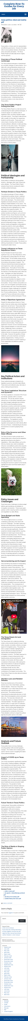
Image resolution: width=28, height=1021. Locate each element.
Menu (3, 14)
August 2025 (7, 966)
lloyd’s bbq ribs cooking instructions (11, 929)
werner (15, 24)
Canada (6, 1002)
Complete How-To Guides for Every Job (14, 6)
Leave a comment (7, 903)
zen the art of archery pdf (12, 896)
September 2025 (8, 964)
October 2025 (7, 963)
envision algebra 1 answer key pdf (11, 931)
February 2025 (8, 977)
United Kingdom (8, 1011)
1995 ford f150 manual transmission (11, 933)
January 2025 (7, 978)
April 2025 (6, 973)
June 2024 (7, 991)
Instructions (7, 1006)
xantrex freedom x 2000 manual (11, 935)
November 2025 (8, 961)
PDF (20, 24)
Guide (5, 1004)
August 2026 (7, 947)
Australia (6, 1001)
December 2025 (8, 959)
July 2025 (6, 968)
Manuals (6, 1008)
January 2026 (7, 957)
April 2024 (6, 994)
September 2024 (8, 985)
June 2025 (7, 970)
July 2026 (6, 949)
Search (4, 918)
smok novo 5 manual (8, 928)
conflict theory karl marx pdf (13, 898)
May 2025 (6, 971)
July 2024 (6, 989)
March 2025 (7, 975)
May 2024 (6, 992)
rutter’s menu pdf (10, 891)
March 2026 (7, 954)
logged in (10, 912)
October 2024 (7, 984)
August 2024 (7, 987)
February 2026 (8, 956)
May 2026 (6, 950)
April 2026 (6, 952)
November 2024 (8, 982)
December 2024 (8, 980)
